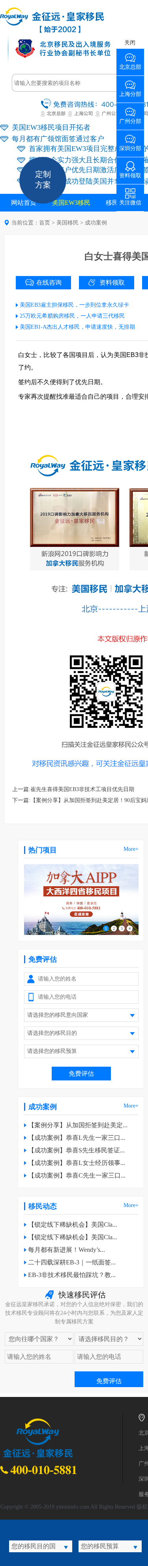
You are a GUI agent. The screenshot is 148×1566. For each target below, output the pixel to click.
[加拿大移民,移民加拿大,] (81, 933)
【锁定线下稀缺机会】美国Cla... (72, 1224)
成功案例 (96, 223)
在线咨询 (49, 282)
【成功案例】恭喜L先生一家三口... (76, 1137)
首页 (44, 223)
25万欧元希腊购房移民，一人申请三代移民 (72, 316)
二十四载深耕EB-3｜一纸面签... (72, 1262)
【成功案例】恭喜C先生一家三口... (77, 1175)
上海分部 (130, 91)
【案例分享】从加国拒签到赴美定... (77, 1125)
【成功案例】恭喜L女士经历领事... (76, 1162)
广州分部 (130, 118)
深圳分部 (130, 145)
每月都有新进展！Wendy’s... (66, 1249)
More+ (131, 849)
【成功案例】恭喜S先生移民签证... (76, 1150)
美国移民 (67, 223)
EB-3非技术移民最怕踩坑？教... (72, 1275)
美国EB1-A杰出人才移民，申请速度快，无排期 (77, 327)
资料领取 (112, 282)
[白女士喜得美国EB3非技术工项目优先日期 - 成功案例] (52, 31)
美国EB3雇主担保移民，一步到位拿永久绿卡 (74, 305)
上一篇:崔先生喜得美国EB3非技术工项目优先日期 (73, 789)
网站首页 (23, 202)
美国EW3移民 (71, 202)
